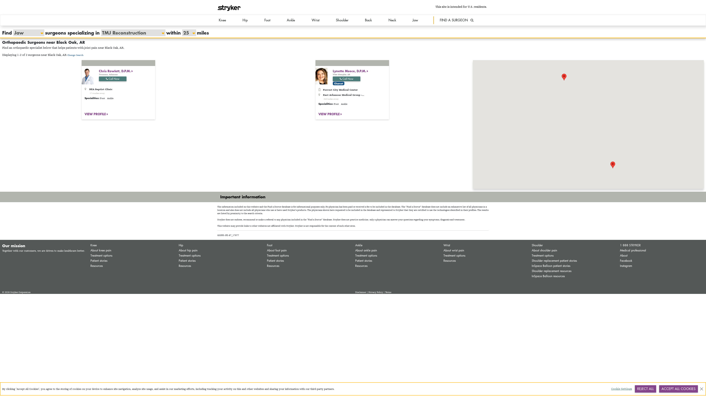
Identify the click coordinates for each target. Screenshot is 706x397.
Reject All (645, 389)
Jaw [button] (415, 20)
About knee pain (100, 250)
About (623, 255)
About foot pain (277, 250)
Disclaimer (360, 292)
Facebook (626, 261)
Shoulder (537, 245)
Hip (181, 245)
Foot (269, 245)
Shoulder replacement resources (551, 271)
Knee (93, 245)
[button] (564, 77)
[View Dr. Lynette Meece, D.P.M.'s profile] (321, 76)
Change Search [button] (75, 55)
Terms (388, 292)
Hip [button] (245, 20)
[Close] (701, 389)
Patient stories (98, 261)
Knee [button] (222, 20)
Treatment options (101, 255)
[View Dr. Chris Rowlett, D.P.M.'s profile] (88, 76)
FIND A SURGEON (454, 20)
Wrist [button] (315, 20)
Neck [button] (392, 20)
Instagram (626, 266)
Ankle (358, 245)
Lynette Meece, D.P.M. (350, 71)
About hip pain (188, 250)
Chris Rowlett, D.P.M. (115, 71)
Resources (96, 266)
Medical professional (633, 250)
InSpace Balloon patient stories (551, 266)
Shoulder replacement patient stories (554, 261)
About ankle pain (366, 250)
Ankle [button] (291, 20)
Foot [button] (267, 20)
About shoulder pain (544, 250)
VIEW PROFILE (96, 114)
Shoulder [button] (342, 20)
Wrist (446, 245)
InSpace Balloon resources (548, 276)
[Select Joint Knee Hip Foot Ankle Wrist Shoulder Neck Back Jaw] (27, 32)
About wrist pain (453, 250)
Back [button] (368, 20)
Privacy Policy (375, 292)
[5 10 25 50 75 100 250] (187, 32)
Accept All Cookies (679, 389)
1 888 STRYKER (630, 245)
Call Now (114, 79)
